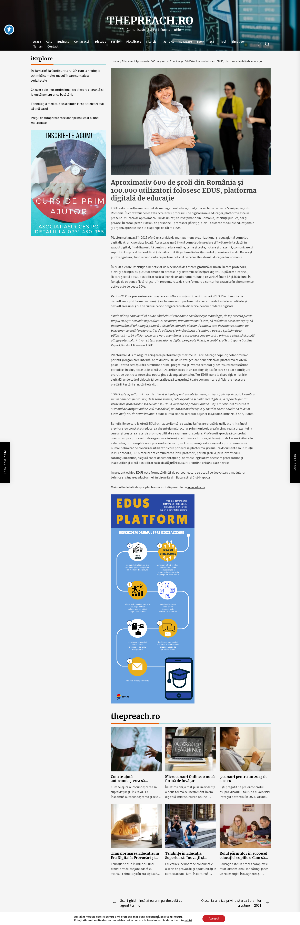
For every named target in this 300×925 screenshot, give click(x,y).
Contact (53, 46)
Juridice (168, 41)
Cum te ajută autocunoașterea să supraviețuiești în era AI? (132, 780)
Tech (223, 41)
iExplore (42, 58)
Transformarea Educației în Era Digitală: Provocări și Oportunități (135, 857)
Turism (37, 46)
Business (63, 41)
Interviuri (152, 41)
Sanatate (185, 41)
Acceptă (214, 919)
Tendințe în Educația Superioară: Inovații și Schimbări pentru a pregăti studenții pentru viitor (188, 859)
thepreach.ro (150, 20)
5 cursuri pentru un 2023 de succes (243, 778)
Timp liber (238, 41)
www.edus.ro (196, 487)
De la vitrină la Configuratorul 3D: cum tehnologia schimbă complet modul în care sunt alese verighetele (65, 75)
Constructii (82, 41)
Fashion (116, 41)
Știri (212, 41)
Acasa (37, 41)
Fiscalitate (133, 41)
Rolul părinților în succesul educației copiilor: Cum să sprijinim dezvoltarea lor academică (243, 859)
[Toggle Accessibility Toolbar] (9, 29)
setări (188, 920)
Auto (49, 41)
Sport (200, 41)
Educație (100, 41)
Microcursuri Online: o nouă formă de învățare (190, 778)
